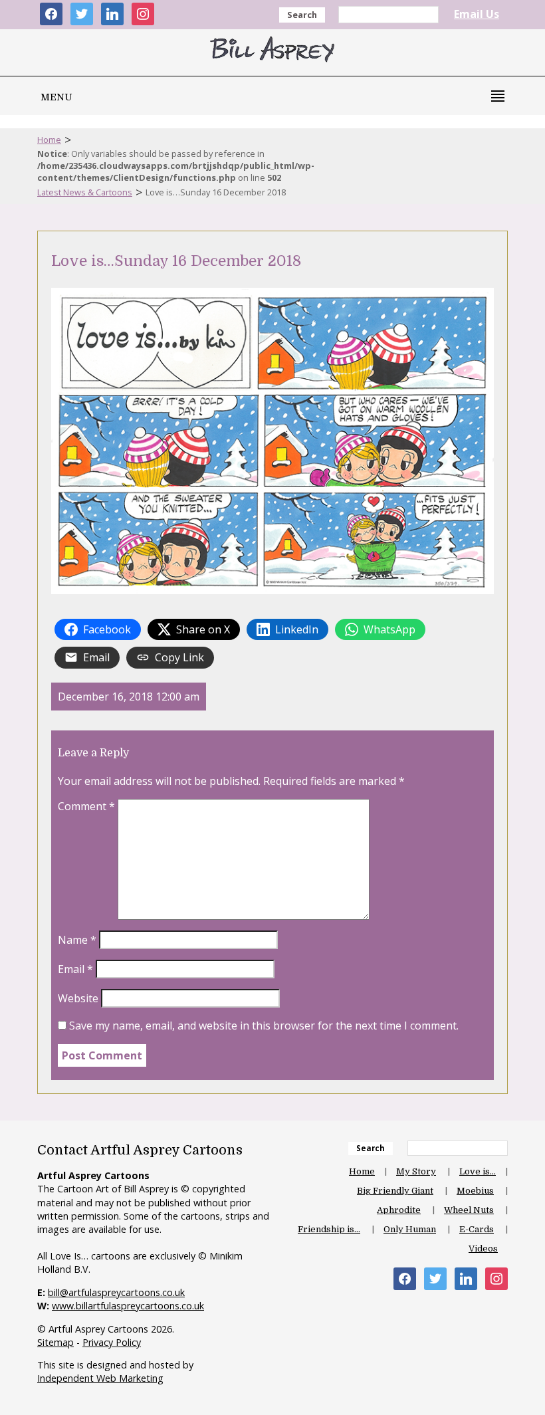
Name (77, 939)
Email (75, 969)
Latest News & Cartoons (84, 192)
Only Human (409, 1229)
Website (78, 998)
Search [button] (302, 15)
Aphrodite (399, 1210)
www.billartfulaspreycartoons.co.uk (128, 1305)
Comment (86, 806)
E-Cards (476, 1229)
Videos (483, 1248)
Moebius (475, 1191)
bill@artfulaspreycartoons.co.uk (116, 1292)
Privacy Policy (111, 1342)
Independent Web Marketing (100, 1378)
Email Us (476, 14)
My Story (416, 1171)
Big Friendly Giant (395, 1191)
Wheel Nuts (469, 1210)
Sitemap (55, 1342)
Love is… (477, 1171)
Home (49, 140)
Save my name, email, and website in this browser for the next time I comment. (264, 1025)
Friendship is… (329, 1229)
